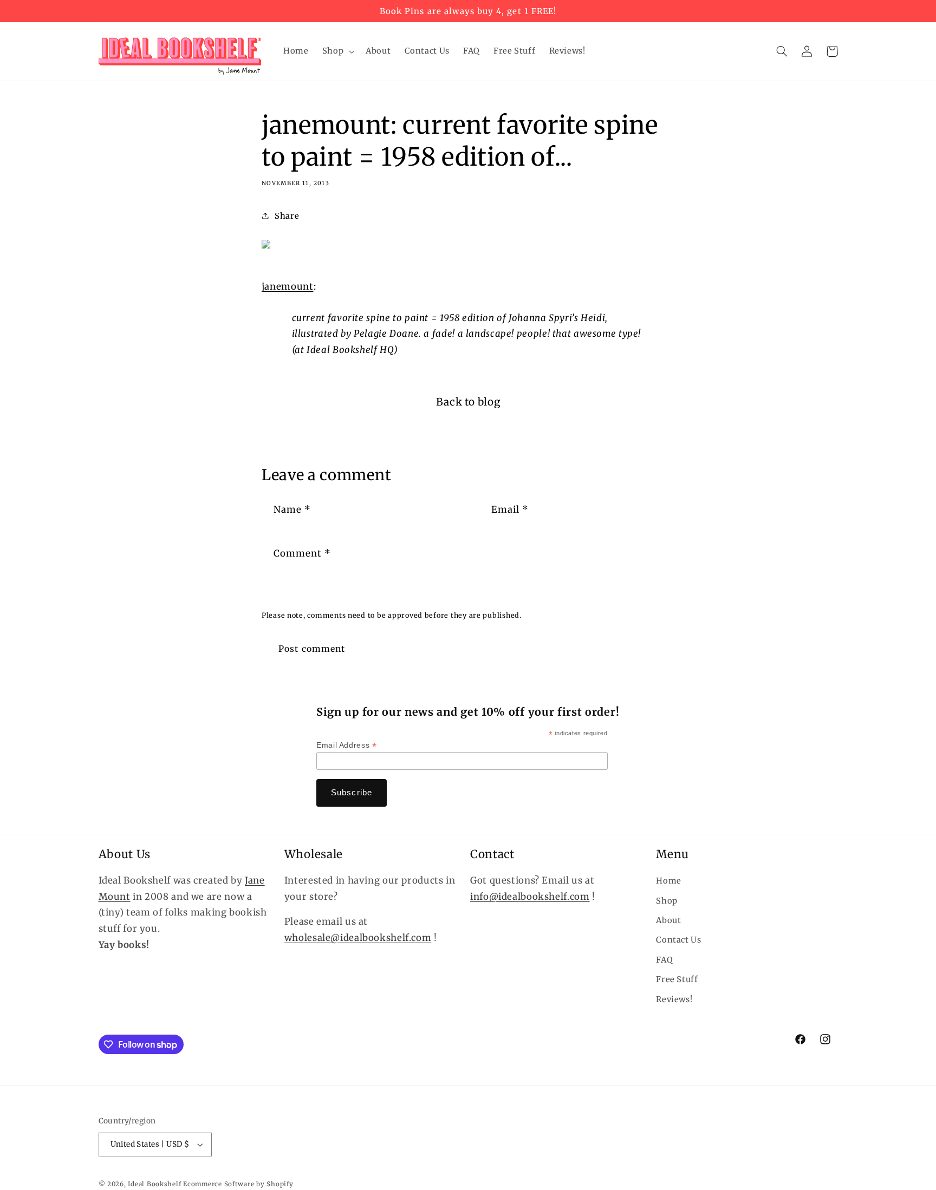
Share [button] (287, 216)
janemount (288, 286)
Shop (667, 901)
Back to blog (468, 401)
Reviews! (674, 999)
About (668, 920)
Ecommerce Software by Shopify (238, 1184)
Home (668, 881)
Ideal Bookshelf (154, 1184)
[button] (337, 51)
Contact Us (678, 940)
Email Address (346, 745)
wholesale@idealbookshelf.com (358, 938)
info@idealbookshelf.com (530, 897)
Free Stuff (677, 979)
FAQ (664, 960)
